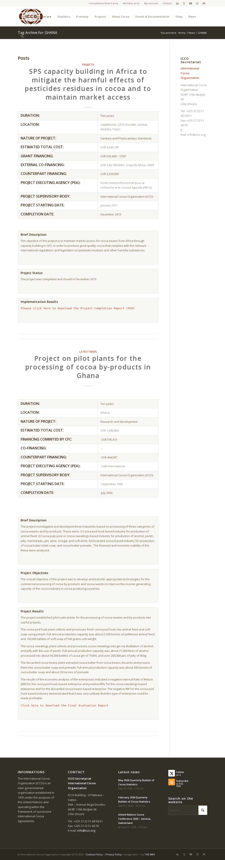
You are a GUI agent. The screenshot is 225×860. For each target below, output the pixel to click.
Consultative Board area (103, 3)
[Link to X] (184, 3)
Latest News (88, 351)
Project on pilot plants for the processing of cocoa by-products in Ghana (88, 367)
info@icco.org (196, 135)
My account (151, 3)
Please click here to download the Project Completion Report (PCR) (78, 308)
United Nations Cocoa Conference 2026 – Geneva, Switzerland (134, 819)
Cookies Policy (94, 854)
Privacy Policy (113, 854)
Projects (88, 64)
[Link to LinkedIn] (177, 3)
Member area (131, 3)
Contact (167, 3)
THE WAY (150, 854)
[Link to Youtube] (190, 3)
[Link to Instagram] (197, 3)
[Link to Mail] (204, 3)
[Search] (22, 36)
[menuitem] (104, 3)
